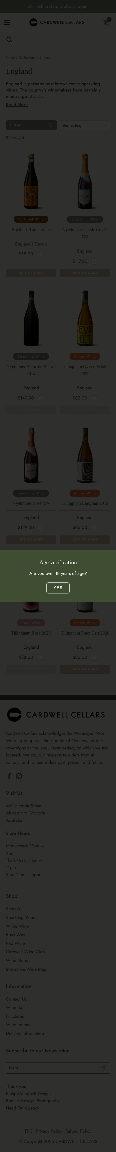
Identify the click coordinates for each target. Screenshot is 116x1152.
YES (58, 587)
